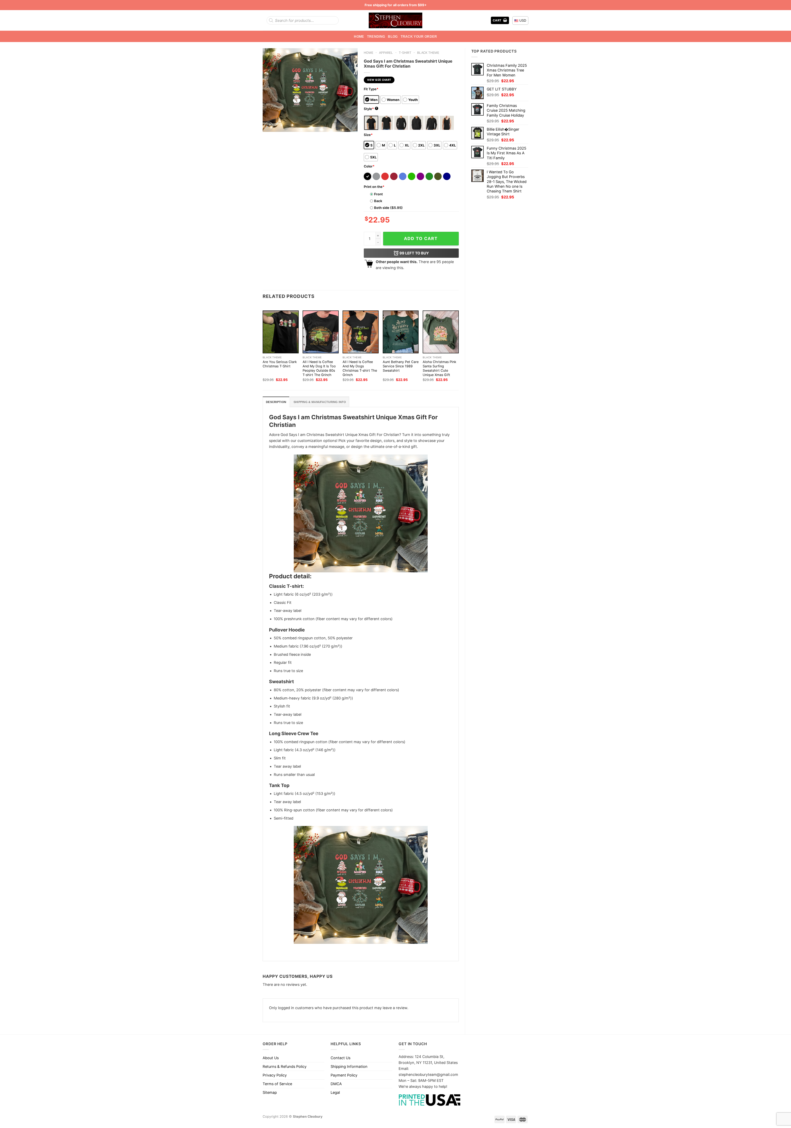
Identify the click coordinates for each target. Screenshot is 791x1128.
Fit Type (371, 89)
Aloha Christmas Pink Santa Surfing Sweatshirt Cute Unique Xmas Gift (439, 368)
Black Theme (428, 53)
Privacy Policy (275, 1075)
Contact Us (340, 1058)
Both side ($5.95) (388, 208)
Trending (376, 36)
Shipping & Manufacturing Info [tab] (320, 402)
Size (368, 135)
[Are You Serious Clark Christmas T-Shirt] (280, 332)
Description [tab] (276, 402)
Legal (335, 1092)
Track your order (419, 36)
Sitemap (270, 1092)
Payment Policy (344, 1075)
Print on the (374, 187)
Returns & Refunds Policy (285, 1066)
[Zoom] (268, 126)
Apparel (386, 53)
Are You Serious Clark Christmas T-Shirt (280, 364)
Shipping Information (349, 1066)
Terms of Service (277, 1084)
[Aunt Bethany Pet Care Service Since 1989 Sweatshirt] (400, 332)
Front (378, 194)
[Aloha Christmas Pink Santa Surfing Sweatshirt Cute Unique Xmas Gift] (440, 332)
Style (370, 109)
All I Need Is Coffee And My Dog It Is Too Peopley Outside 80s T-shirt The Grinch (319, 368)
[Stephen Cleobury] (395, 20)
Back (378, 201)
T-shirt (405, 53)
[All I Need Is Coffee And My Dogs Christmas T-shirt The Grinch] (360, 332)
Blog (393, 36)
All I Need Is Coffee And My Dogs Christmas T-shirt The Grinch (360, 368)
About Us (271, 1058)
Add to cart (421, 238)
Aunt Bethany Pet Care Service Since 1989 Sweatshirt (401, 366)
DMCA (336, 1084)
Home (359, 36)
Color (369, 166)
